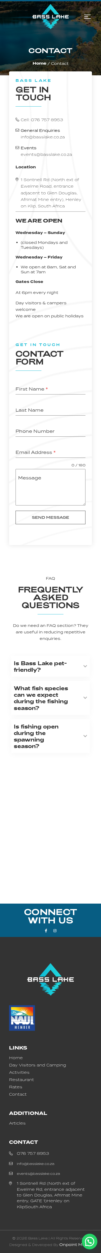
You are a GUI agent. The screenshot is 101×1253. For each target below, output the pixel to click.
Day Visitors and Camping (37, 1065)
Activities (19, 1072)
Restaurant (21, 1079)
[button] (89, 1241)
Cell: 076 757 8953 (42, 119)
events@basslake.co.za (46, 154)
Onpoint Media (75, 1244)
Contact (18, 1094)
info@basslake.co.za (43, 136)
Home (39, 63)
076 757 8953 (33, 1153)
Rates (15, 1086)
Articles (17, 1123)
